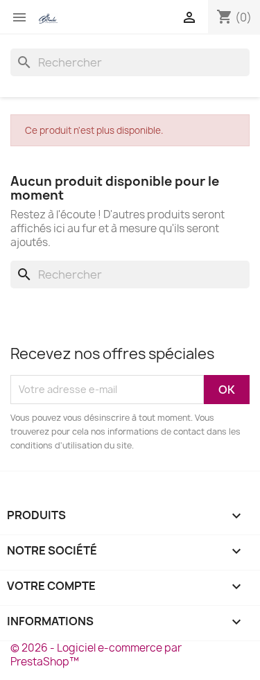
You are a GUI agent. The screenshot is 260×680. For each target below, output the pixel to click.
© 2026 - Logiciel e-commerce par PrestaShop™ (96, 654)
